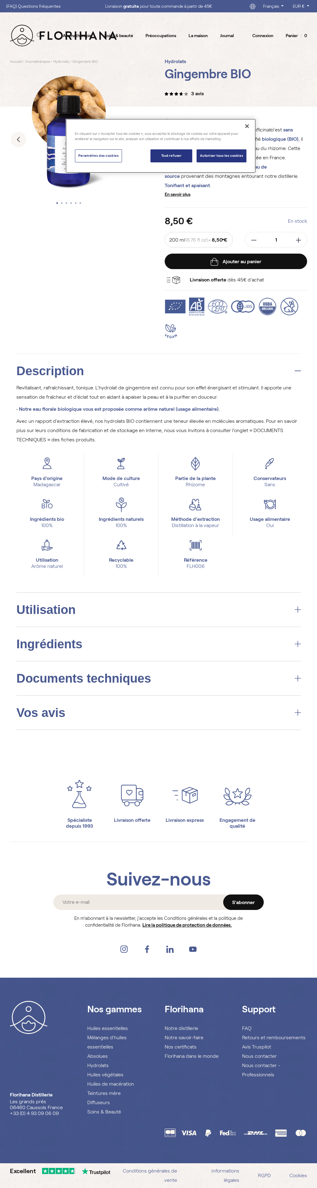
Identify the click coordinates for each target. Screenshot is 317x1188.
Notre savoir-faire (184, 1037)
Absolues (97, 1056)
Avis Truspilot (256, 1046)
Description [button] (50, 371)
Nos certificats (181, 1046)
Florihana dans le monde (192, 1056)
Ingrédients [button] (49, 644)
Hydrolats (98, 1065)
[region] (161, 146)
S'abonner (243, 902)
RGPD (264, 1175)
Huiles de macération (110, 1084)
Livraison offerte (132, 820)
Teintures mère (104, 1093)
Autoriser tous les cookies (221, 155)
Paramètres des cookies (98, 155)
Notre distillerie (181, 1028)
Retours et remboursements (274, 1037)
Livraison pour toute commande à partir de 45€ (158, 6)
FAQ (246, 1028)
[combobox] (199, 239)
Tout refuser (171, 155)
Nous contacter (259, 1056)
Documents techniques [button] (83, 678)
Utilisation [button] (46, 609)
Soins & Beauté (104, 1111)
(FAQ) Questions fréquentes (33, 6)
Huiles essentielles (107, 1028)
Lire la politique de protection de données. (187, 925)
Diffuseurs (98, 1102)
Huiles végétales (105, 1074)
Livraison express (185, 820)
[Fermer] (247, 126)
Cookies (298, 1175)
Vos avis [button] (40, 712)
